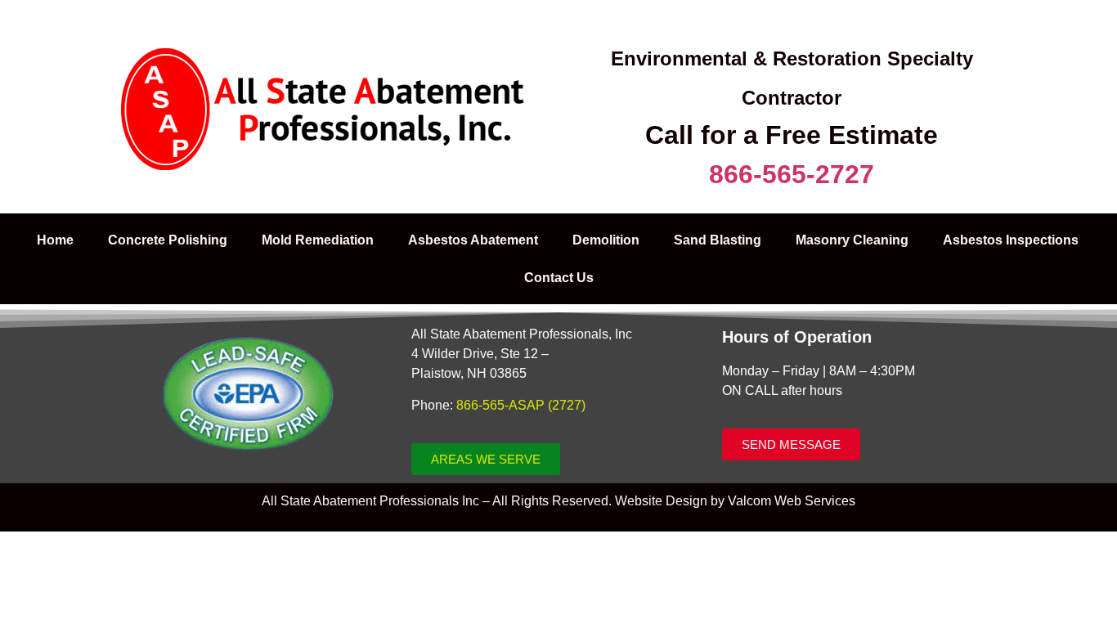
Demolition (605, 240)
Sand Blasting (717, 240)
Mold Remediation (318, 240)
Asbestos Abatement (473, 240)
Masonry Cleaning (852, 240)
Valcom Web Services (791, 501)
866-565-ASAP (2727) (520, 405)
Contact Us (559, 278)
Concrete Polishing (167, 240)
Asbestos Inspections (1011, 240)
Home (55, 240)
